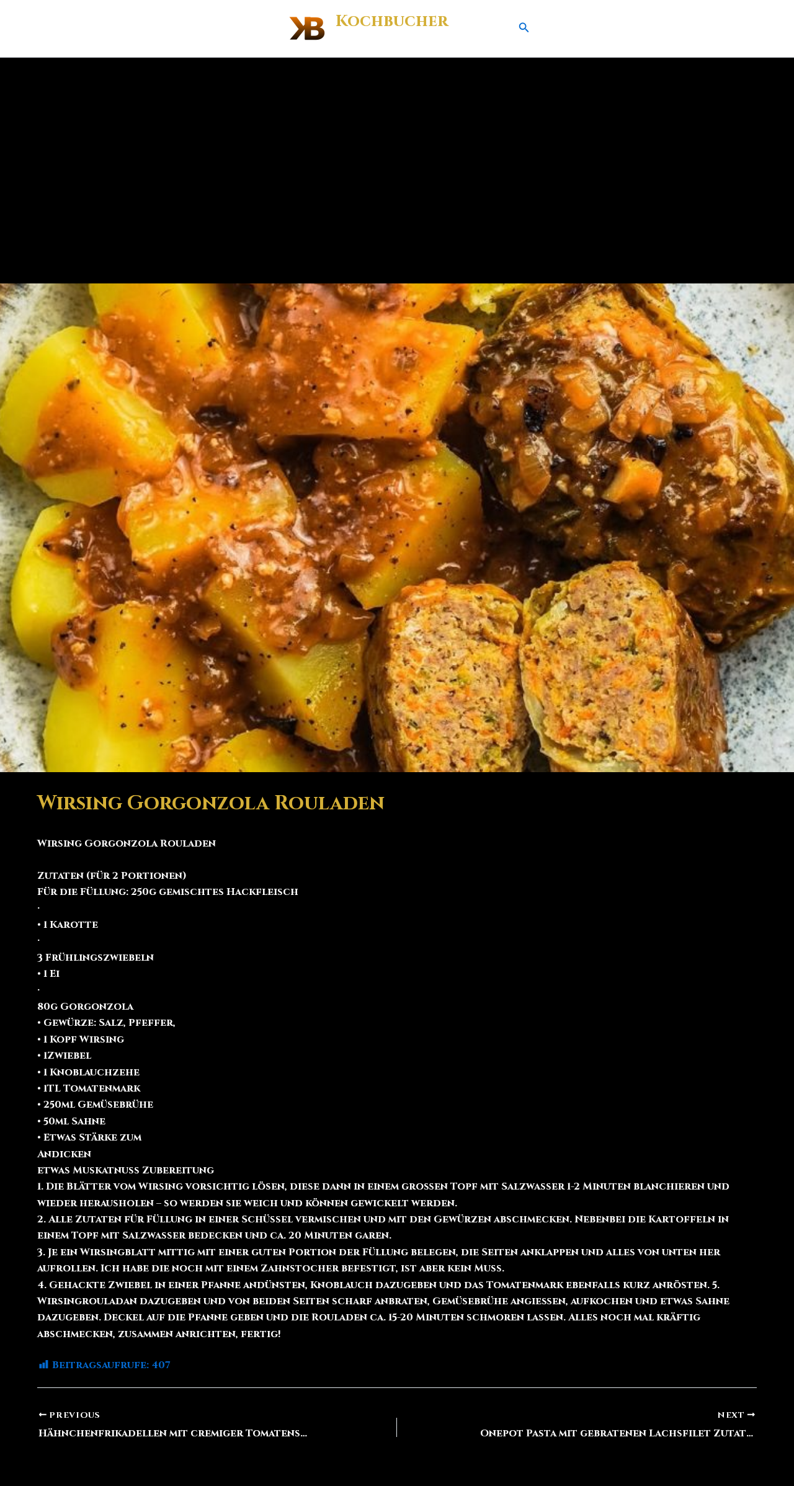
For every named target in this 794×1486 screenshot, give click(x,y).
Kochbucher (392, 21)
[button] (524, 28)
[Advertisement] (397, 151)
